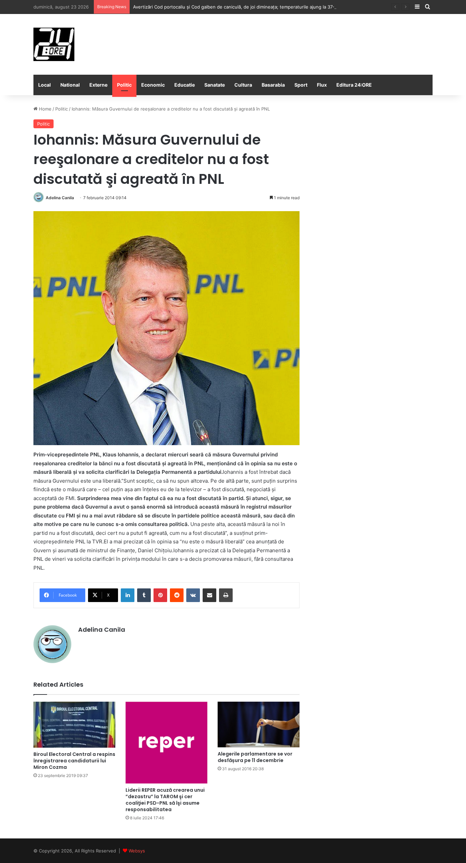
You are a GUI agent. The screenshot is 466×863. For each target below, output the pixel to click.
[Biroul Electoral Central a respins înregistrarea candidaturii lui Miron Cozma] (74, 725)
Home (45, 109)
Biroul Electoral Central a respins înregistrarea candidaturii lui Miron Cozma (74, 761)
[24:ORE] (53, 44)
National (70, 85)
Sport (300, 85)
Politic (124, 85)
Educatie (184, 85)
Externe (98, 85)
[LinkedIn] (127, 595)
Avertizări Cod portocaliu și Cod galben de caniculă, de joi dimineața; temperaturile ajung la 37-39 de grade (247, 7)
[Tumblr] (144, 595)
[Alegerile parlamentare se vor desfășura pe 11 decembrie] (259, 725)
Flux (322, 85)
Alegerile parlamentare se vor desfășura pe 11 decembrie (255, 757)
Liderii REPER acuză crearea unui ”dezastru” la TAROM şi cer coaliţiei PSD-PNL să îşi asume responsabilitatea (165, 800)
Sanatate (214, 85)
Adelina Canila (60, 197)
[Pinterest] (160, 595)
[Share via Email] (209, 595)
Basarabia (273, 85)
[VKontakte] (193, 595)
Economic (153, 85)
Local (44, 85)
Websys (137, 850)
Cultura (243, 85)
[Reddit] (177, 595)
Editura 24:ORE (354, 85)
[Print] (226, 595)
